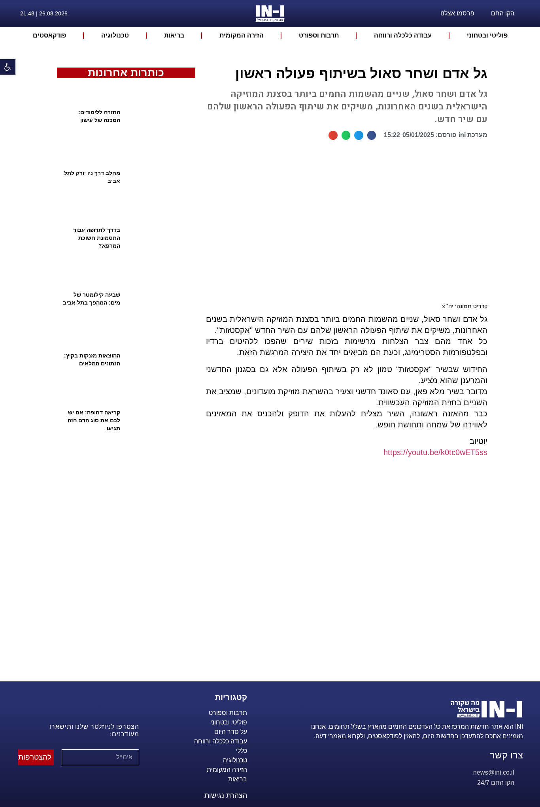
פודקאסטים (49, 35)
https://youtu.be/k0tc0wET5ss (435, 452)
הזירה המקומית (241, 35)
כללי (241, 750)
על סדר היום (230, 731)
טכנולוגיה (115, 35)
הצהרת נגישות (225, 795)
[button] (7, 67)
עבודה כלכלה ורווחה (403, 35)
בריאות (174, 35)
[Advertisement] (343, 579)
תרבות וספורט (319, 35)
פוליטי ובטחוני (487, 35)
